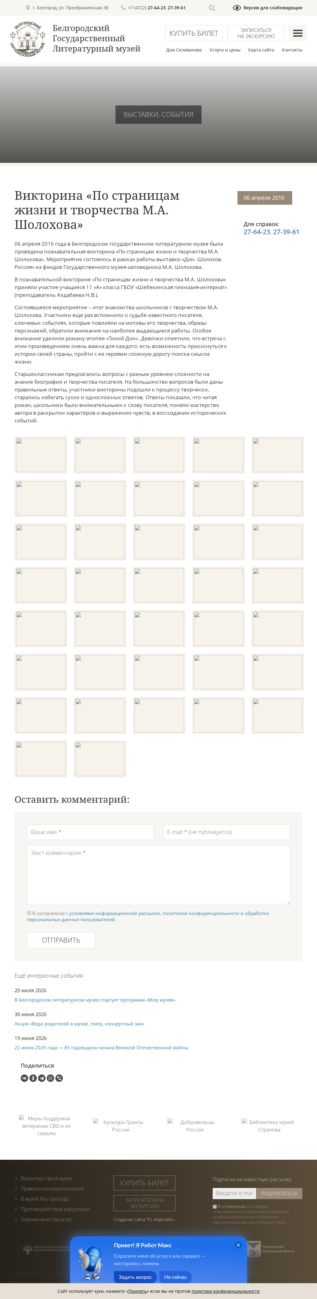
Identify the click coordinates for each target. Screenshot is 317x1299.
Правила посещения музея (52, 1188)
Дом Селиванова (184, 50)
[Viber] (59, 1078)
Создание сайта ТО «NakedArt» (144, 1219)
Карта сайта (261, 50)
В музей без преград (44, 1198)
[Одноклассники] (33, 1078)
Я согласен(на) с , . (251, 1214)
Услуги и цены (225, 50)
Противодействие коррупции (55, 1209)
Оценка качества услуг (46, 1219)
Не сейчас (175, 1277)
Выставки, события (158, 114)
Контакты (292, 50)
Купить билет (194, 33)
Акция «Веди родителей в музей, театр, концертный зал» (79, 1023)
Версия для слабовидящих (273, 8)
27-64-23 (157, 8)
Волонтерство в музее (46, 1178)
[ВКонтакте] (24, 1078)
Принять (137, 1291)
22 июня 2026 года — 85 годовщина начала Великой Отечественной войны (102, 1047)
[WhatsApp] (50, 1078)
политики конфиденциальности (226, 1291)
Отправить (61, 939)
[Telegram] (42, 1078)
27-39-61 (177, 8)
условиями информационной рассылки (114, 913)
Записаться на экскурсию (256, 33)
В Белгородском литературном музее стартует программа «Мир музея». (95, 1000)
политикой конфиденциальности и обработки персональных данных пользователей (251, 1217)
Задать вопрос (135, 1277)
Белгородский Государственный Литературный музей (97, 38)
